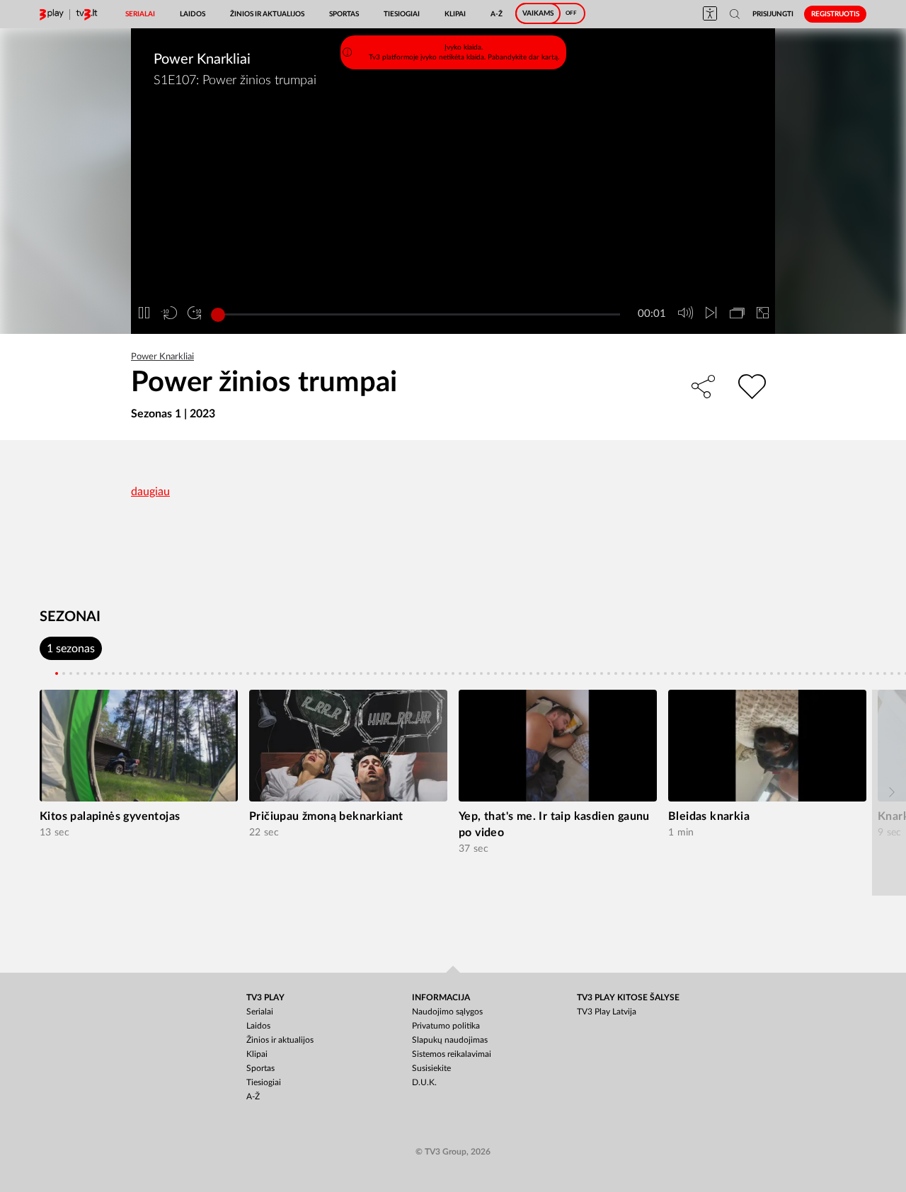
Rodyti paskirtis (402, 324)
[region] (458, 241)
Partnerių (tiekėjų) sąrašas (296, 288)
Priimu (505, 324)
